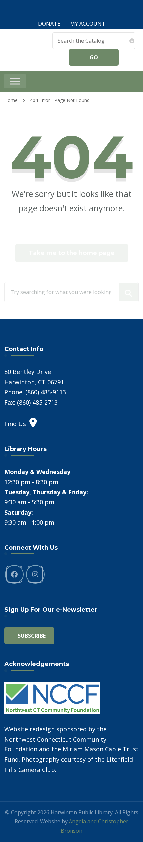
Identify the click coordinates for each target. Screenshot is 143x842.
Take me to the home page (72, 253)
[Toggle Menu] (15, 81)
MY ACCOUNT (87, 23)
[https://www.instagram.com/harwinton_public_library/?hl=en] (35, 574)
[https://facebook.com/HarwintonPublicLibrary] (14, 574)
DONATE (49, 23)
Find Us (15, 424)
